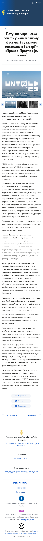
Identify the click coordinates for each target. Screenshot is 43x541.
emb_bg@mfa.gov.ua (13, 472)
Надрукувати (22, 406)
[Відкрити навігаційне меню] (3, 3)
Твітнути (21, 401)
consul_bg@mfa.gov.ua (29, 472)
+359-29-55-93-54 (21, 459)
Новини (8, 29)
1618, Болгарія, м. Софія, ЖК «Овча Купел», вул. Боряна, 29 (21, 444)
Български (23, 492)
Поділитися (22, 396)
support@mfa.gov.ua (27, 520)
